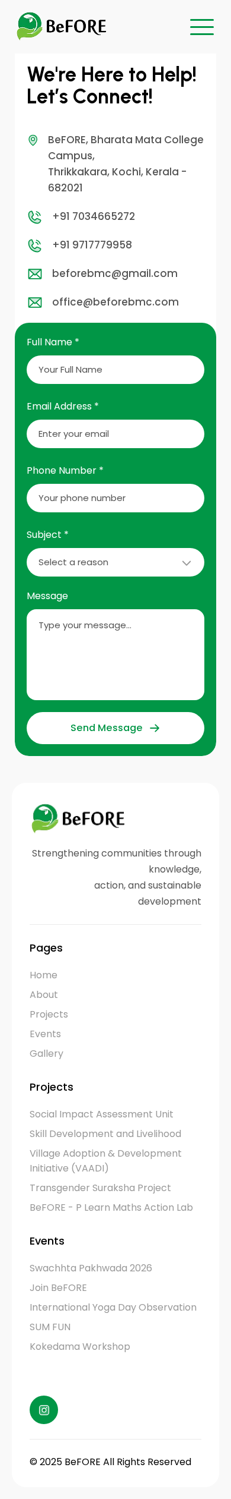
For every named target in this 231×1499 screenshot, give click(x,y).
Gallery (46, 1053)
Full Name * (53, 342)
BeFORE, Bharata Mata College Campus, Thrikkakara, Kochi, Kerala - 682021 (126, 164)
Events (45, 1034)
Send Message (106, 728)
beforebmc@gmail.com (115, 273)
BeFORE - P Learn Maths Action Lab (111, 1207)
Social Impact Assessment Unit (102, 1114)
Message (47, 596)
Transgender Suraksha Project (100, 1188)
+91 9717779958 (92, 245)
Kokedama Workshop (80, 1346)
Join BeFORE (58, 1288)
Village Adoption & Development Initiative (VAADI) (106, 1161)
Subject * (48, 534)
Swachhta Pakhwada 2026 (91, 1268)
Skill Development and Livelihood (105, 1134)
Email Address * (63, 406)
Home (43, 975)
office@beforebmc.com (115, 302)
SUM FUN (50, 1327)
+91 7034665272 (93, 216)
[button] (202, 26)
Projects (49, 1014)
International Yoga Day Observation (113, 1307)
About (44, 995)
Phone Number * (65, 470)
